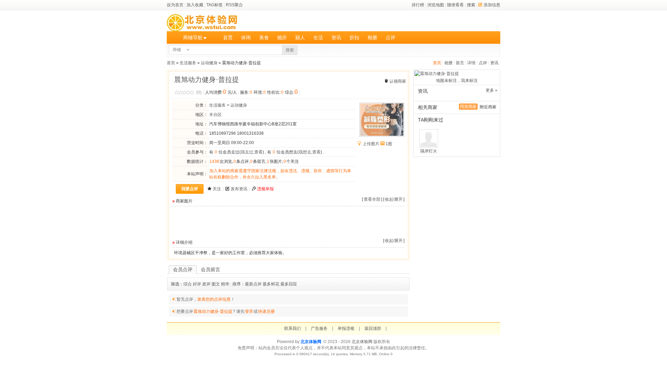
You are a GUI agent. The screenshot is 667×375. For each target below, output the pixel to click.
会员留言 (210, 269)
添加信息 (492, 4)
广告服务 (319, 328)
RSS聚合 (234, 4)
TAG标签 (214, 4)
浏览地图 (435, 4)
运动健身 (209, 62)
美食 (264, 37)
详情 (471, 62)
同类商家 (468, 106)
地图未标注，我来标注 (457, 80)
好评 (197, 284)
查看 (258, 152)
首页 (228, 37)
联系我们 (292, 328)
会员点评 (182, 269)
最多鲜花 (271, 284)
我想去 (305, 152)
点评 (390, 37)
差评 (206, 284)
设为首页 (175, 4)
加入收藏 (195, 4)
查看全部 (372, 199)
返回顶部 (372, 328)
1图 (389, 143)
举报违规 (346, 328)
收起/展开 (394, 199)
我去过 (247, 152)
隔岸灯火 (428, 151)
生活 (318, 37)
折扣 (354, 37)
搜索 (471, 4)
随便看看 (455, 4)
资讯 (336, 37)
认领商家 (397, 81)
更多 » (491, 90)
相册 (372, 37)
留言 (460, 62)
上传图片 (371, 143)
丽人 (300, 37)
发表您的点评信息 (214, 299)
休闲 (246, 37)
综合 (187, 284)
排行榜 (418, 4)
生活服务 (188, 62)
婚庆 (282, 37)
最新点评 (253, 284)
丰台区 (215, 114)
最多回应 (288, 284)
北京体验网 (310, 341)
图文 (216, 284)
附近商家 (488, 107)
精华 (225, 284)
